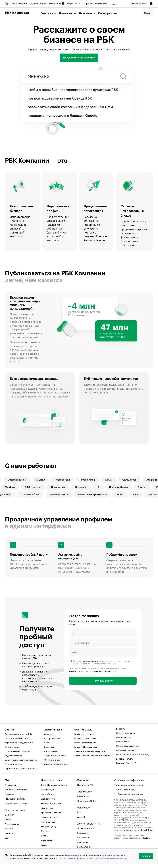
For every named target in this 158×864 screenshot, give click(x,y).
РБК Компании (19, 4)
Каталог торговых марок (85, 742)
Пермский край (48, 821)
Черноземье (46, 840)
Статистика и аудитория (127, 745)
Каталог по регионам (84, 733)
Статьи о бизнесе (52, 759)
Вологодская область (51, 803)
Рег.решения (83, 837)
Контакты (120, 729)
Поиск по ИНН (123, 741)
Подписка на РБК (38, 3)
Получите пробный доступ (79, 57)
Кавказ (44, 844)
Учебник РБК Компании (55, 755)
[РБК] (6, 3)
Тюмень (44, 835)
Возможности (48, 13)
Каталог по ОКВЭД (82, 729)
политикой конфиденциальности (110, 858)
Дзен (7, 837)
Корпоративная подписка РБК (19, 742)
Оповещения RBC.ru (87, 800)
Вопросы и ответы (124, 758)
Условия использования (100, 670)
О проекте (10, 729)
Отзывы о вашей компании (17, 750)
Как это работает (107, 13)
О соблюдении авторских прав (128, 793)
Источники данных (125, 749)
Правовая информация (124, 789)
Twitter (8, 819)
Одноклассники (12, 823)
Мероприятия (74, 3)
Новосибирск (47, 793)
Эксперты (48, 733)
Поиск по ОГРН (123, 736)
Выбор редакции (52, 738)
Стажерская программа (16, 803)
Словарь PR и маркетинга (56, 763)
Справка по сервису (125, 732)
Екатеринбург (47, 789)
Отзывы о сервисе (13, 763)
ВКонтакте (10, 814)
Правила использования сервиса (89, 750)
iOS (79, 812)
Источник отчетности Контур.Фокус (133, 754)
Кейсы (47, 742)
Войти (147, 13)
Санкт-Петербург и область (54, 784)
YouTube (9, 828)
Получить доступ (103, 681)
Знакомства (82, 841)
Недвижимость (102, 3)
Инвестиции (55, 3)
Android (81, 816)
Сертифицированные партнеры (19, 768)
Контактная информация (16, 789)
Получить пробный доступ (17, 738)
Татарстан (45, 830)
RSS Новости (83, 796)
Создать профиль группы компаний (21, 759)
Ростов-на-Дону (48, 826)
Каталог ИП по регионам (85, 746)
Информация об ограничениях (128, 784)
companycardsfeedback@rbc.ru (138, 829)
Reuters (146, 837)
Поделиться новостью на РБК (18, 733)
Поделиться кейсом (14, 755)
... (114, 2)
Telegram (9, 832)
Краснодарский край (51, 812)
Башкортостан (48, 798)
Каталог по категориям (85, 738)
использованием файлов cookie (75, 858)
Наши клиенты (87, 13)
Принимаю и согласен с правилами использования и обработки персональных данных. (101, 662)
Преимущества (67, 13)
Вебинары (49, 746)
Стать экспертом (12, 746)
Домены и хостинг (86, 828)
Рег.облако (82, 832)
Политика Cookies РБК (126, 762)
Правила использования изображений (92, 755)
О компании (11, 784)
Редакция (9, 793)
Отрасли (88, 3)
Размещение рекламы (15, 798)
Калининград (47, 807)
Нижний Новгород (49, 816)
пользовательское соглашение (96, 660)
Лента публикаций (53, 729)
